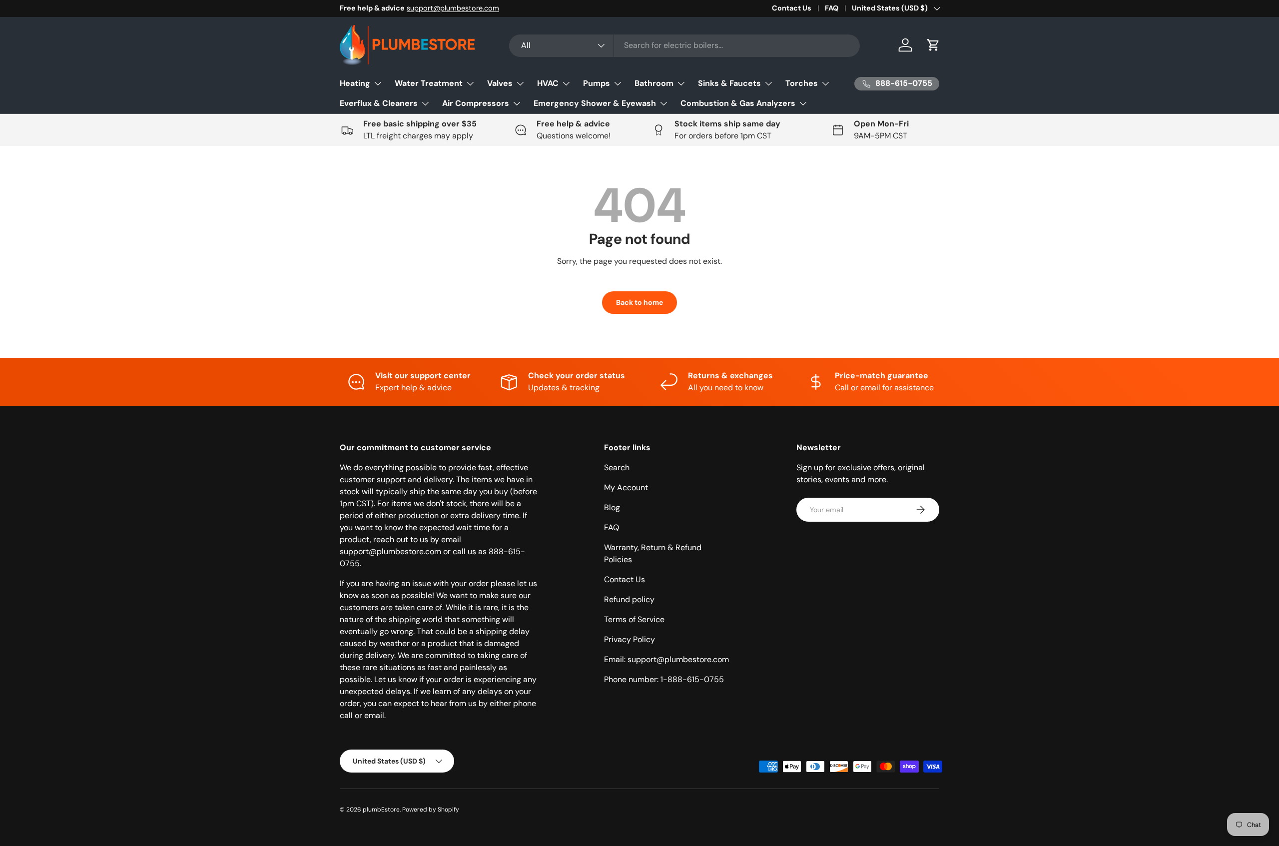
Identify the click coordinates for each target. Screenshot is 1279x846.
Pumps (596, 83)
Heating (355, 83)
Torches (801, 83)
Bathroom (654, 83)
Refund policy (629, 599)
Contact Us (791, 7)
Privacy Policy (629, 639)
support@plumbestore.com (453, 7)
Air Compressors (475, 103)
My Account (626, 487)
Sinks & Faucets (729, 83)
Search (617, 467)
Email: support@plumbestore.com (666, 659)
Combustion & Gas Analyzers (737, 103)
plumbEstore (381, 810)
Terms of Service (634, 619)
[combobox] (684, 45)
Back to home (639, 302)
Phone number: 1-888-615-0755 (664, 679)
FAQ (831, 7)
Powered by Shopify (430, 810)
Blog (612, 507)
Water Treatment (429, 83)
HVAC (548, 83)
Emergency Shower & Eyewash (595, 103)
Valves (500, 83)
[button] (933, 45)
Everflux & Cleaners (379, 103)
